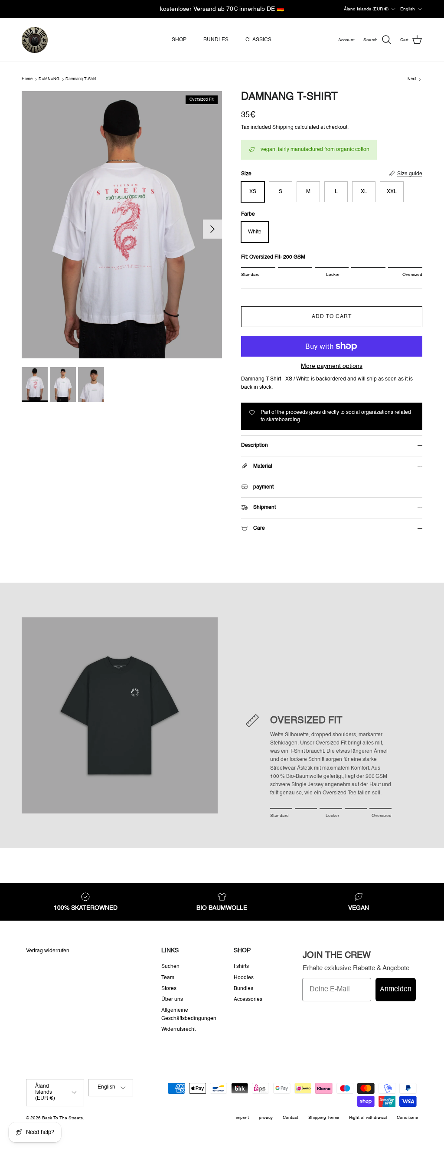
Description (254, 445)
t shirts (241, 966)
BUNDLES (216, 40)
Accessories (248, 999)
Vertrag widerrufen (47, 951)
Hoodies (244, 977)
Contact (290, 1117)
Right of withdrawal (368, 1117)
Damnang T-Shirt (80, 79)
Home (27, 79)
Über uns (172, 999)
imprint (242, 1117)
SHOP (179, 40)
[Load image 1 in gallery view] (122, 224)
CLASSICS (258, 40)
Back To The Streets (62, 1118)
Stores (168, 988)
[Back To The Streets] (35, 40)
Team (167, 977)
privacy (266, 1117)
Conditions (407, 1117)
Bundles (243, 988)
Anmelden (395, 989)
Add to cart (332, 316)
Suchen (170, 966)
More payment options (331, 366)
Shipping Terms (323, 1117)
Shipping (283, 127)
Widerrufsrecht (178, 1029)
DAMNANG (49, 79)
